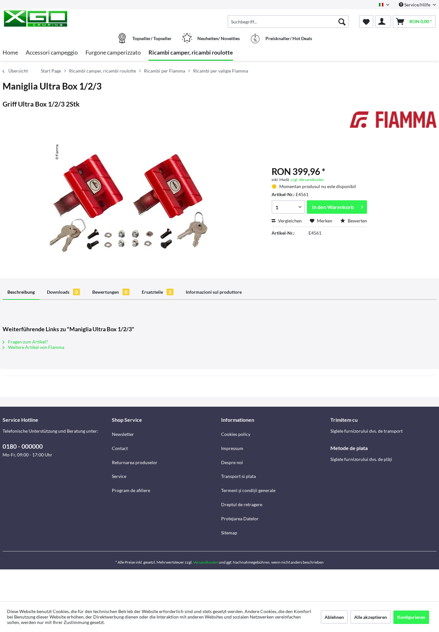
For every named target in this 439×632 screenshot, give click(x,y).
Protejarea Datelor (240, 518)
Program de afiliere (131, 490)
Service (119, 476)
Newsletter (123, 434)
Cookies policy (235, 434)
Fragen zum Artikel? (27, 341)
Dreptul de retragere (241, 504)
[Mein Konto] (383, 21)
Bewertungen (109, 292)
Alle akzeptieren (370, 617)
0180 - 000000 (23, 446)
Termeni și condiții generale (248, 490)
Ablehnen (334, 617)
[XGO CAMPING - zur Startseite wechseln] (56, 18)
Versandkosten (205, 562)
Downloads (62, 292)
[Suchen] (342, 21)
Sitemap (229, 532)
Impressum (232, 448)
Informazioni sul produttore (214, 292)
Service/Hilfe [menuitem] (417, 4)
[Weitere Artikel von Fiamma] (393, 122)
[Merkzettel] (366, 21)
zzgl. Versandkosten (307, 179)
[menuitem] (288, 21)
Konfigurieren (411, 617)
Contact (120, 448)
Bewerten (357, 220)
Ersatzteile (156, 292)
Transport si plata (238, 476)
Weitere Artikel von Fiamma (35, 347)
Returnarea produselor (134, 462)
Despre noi (232, 462)
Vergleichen (289, 220)
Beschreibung (21, 292)
